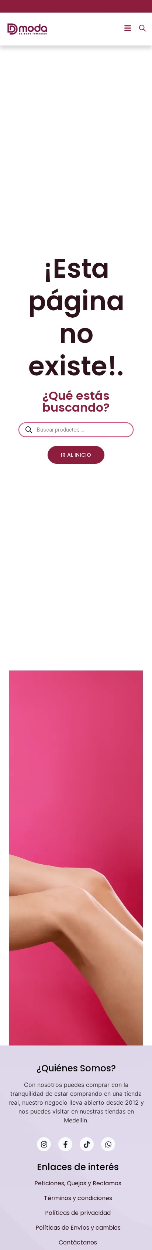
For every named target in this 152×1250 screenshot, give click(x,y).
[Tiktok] (87, 1144)
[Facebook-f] (65, 1144)
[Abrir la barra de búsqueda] (142, 28)
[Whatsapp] (108, 1144)
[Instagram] (44, 1144)
